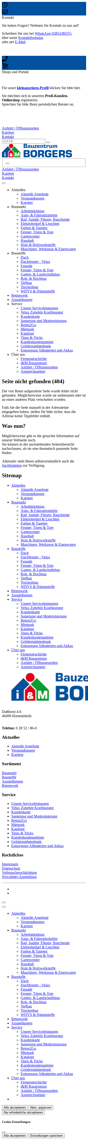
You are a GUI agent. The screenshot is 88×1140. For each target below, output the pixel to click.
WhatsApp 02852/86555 (53, 33)
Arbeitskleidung (32, 211)
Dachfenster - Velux (35, 262)
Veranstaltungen (32, 198)
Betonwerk (19, 295)
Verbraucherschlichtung (19, 873)
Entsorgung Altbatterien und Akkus (47, 350)
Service (16, 599)
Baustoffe (18, 549)
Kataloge (27, 333)
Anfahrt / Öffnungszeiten (39, 367)
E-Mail (20, 42)
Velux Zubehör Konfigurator (42, 312)
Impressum (10, 864)
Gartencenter (30, 236)
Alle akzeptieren (15, 1107)
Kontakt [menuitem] (8, 137)
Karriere (27, 203)
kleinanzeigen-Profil (33, 88)
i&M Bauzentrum (34, 363)
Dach (25, 257)
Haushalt (27, 240)
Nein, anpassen (40, 1107)
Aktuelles (18, 485)
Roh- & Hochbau (33, 278)
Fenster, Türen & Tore (37, 232)
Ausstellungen (21, 300)
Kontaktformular (30, 38)
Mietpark (27, 329)
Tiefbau (26, 283)
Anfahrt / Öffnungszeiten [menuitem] (20, 128)
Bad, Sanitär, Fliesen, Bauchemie (45, 219)
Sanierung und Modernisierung (44, 321)
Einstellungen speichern (46, 1135)
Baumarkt (18, 502)
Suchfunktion (12, 465)
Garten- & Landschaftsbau (40, 274)
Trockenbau (29, 287)
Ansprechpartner (33, 371)
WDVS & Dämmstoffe (38, 291)
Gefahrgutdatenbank (36, 346)
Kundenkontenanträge (37, 342)
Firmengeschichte (34, 359)
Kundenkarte (30, 316)
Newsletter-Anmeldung (19, 877)
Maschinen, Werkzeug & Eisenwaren (48, 249)
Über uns (18, 650)
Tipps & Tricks (32, 338)
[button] (4, 183)
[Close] (4, 906)
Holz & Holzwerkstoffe (38, 245)
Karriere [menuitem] (8, 132)
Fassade (26, 266)
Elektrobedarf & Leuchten (40, 224)
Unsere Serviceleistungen (39, 308)
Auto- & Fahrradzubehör (39, 215)
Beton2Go (28, 325)
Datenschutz (11, 868)
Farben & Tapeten (34, 228)
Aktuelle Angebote (35, 194)
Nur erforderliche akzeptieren (23, 1112)
